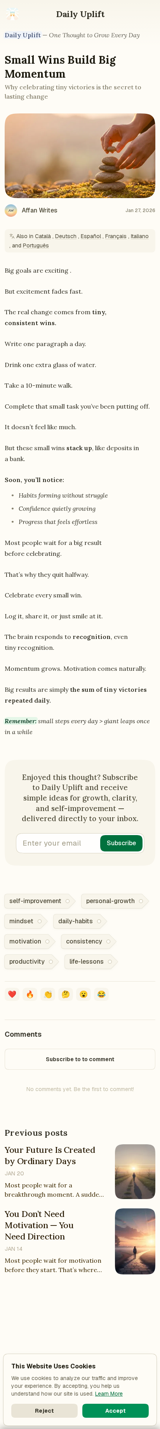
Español (91, 236)
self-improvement (35, 901)
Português (36, 245)
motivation (25, 941)
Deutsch (66, 236)
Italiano (140, 236)
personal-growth (110, 901)
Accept (115, 1410)
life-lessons (87, 961)
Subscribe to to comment (80, 1059)
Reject (44, 1410)
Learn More (109, 1393)
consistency (84, 941)
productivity (27, 961)
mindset (21, 921)
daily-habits (75, 921)
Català (43, 236)
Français (116, 236)
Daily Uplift (80, 14)
